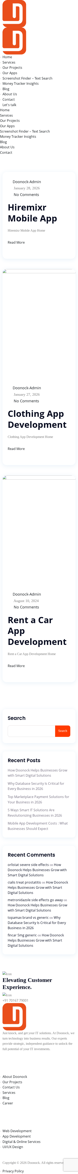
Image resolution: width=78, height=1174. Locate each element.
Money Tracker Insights (20, 83)
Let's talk (9, 105)
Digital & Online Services (21, 1141)
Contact (8, 99)
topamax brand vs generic (28, 917)
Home (7, 57)
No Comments (26, 194)
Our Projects (12, 67)
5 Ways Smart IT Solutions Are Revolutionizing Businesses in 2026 (35, 813)
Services (8, 62)
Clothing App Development (37, 418)
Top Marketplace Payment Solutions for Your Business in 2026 (38, 799)
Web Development (17, 1131)
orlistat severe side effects (28, 864)
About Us (9, 94)
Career (7, 1103)
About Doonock (14, 1076)
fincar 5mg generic (22, 935)
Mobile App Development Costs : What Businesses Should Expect (38, 826)
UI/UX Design (12, 1147)
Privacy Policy (13, 1171)
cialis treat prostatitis (24, 882)
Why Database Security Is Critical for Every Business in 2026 (36, 786)
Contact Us (11, 1087)
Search (17, 718)
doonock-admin (27, 181)
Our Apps (9, 73)
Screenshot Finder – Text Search (27, 78)
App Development (16, 1136)
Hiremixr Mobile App (32, 212)
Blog (5, 89)
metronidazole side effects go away (35, 900)
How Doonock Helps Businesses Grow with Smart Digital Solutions (37, 773)
